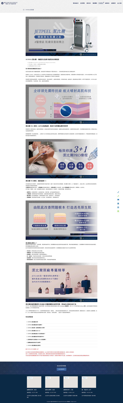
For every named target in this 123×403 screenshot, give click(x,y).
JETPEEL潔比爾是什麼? (33, 321)
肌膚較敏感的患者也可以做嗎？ (34, 342)
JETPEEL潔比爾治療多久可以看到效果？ (36, 333)
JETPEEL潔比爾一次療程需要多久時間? (36, 327)
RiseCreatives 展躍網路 (66, 401)
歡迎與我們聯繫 (61, 366)
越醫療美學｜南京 (32, 389)
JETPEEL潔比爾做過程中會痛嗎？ (35, 324)
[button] (61, 321)
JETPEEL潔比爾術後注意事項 (34, 345)
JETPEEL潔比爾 (30, 9)
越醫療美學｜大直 (68, 389)
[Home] (23, 9)
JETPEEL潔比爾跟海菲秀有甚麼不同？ (36, 336)
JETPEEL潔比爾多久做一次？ (34, 330)
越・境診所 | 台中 (86, 389)
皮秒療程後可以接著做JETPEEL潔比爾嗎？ (37, 339)
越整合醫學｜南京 (50, 389)
